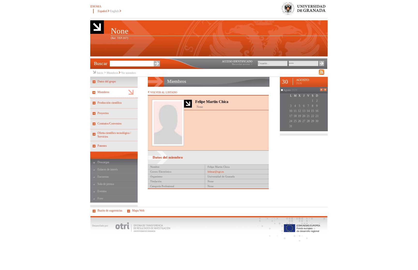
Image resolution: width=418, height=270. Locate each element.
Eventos (102, 191)
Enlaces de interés (107, 169)
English (114, 11)
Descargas (103, 162)
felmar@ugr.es (216, 171)
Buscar (100, 63)
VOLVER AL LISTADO (163, 92)
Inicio (100, 73)
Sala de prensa (105, 184)
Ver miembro (128, 73)
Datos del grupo (106, 81)
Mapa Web (138, 210)
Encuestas (103, 176)
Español (102, 11)
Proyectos (103, 113)
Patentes (102, 145)
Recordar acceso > (242, 64)
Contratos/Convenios (109, 123)
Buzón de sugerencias (109, 210)
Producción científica (109, 102)
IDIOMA (95, 6)
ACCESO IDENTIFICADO (237, 61)
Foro (100, 198)
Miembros (112, 73)
